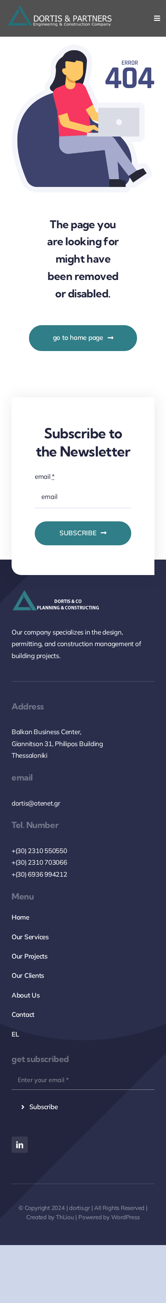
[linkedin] (20, 1145)
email (45, 476)
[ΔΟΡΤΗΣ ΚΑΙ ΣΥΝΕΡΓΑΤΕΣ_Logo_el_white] (64, 9)
